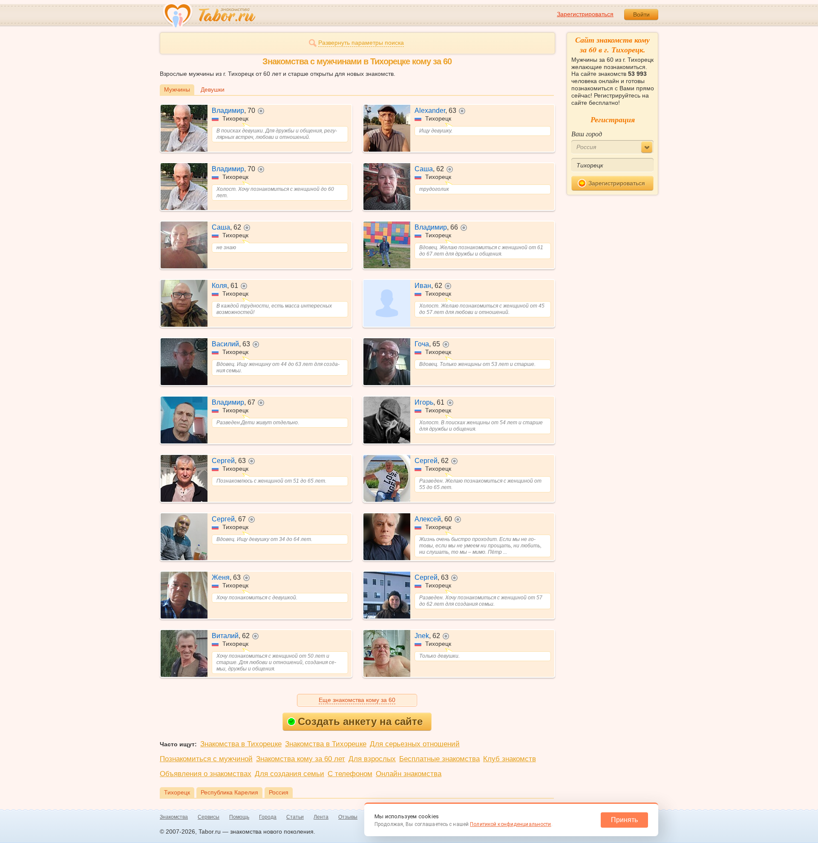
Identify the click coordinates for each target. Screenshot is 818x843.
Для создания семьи (289, 774)
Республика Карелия (229, 792)
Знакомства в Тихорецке (241, 744)
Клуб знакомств (509, 759)
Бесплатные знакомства (439, 759)
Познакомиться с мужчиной (206, 759)
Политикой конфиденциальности (510, 824)
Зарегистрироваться (585, 14)
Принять (624, 819)
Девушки (213, 89)
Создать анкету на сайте (360, 721)
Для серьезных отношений (415, 744)
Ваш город (586, 133)
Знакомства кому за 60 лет (300, 759)
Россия (278, 792)
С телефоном (350, 774)
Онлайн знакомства (408, 774)
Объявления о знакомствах (205, 774)
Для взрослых (372, 759)
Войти (641, 14)
